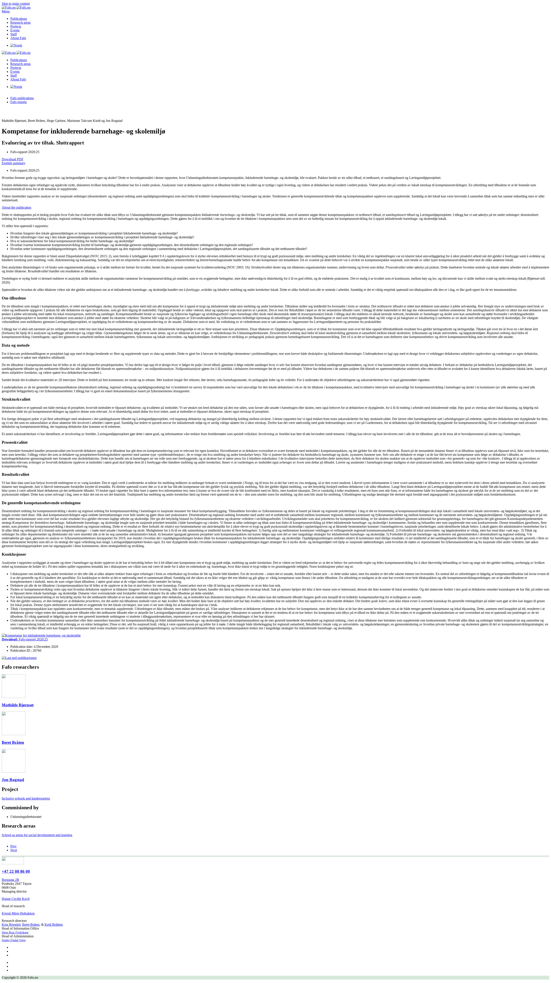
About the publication (16, 207)
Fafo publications (22, 98)
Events (15, 30)
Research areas (20, 22)
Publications (18, 18)
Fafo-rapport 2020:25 (25, 639)
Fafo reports (18, 102)
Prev (13, 846)
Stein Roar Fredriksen (15, 932)
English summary (13, 163)
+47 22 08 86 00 (16, 871)
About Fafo (18, 38)
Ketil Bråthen (54, 924)
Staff (13, 34)
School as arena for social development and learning (37, 835)
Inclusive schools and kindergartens (26, 798)
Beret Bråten (30, 924)
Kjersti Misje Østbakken (18, 913)
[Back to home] (16, 7)
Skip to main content (16, 3)
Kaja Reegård (11, 924)
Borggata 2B (10, 880)
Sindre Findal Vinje (14, 940)
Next (13, 850)
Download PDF (12, 159)
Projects (15, 26)
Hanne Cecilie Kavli (15, 899)
